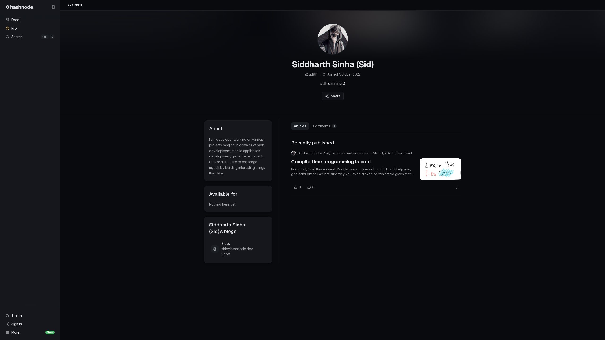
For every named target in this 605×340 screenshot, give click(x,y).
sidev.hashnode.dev (352, 153)
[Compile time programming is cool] (440, 169)
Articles (300, 126)
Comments (324, 126)
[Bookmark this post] (457, 187)
